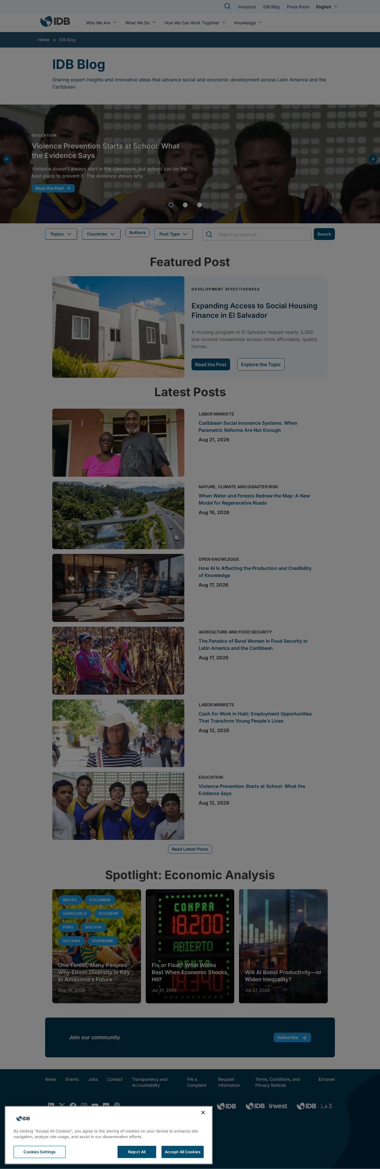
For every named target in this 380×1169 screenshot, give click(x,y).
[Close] (203, 1112)
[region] (109, 1135)
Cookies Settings (39, 1151)
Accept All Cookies (182, 1151)
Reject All (136, 1151)
